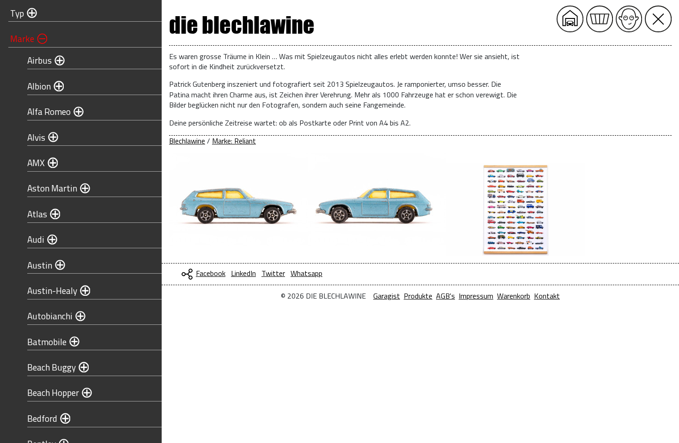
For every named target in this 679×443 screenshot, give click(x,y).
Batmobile (47, 341)
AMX (36, 162)
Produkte (418, 295)
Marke (22, 38)
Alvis (36, 137)
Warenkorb (513, 295)
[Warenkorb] (599, 19)
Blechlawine (187, 140)
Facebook (210, 273)
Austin (39, 265)
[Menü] (658, 19)
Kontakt (547, 295)
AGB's (445, 295)
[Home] (570, 19)
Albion (39, 86)
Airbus (39, 60)
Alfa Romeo (49, 111)
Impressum (476, 295)
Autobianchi (50, 316)
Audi (35, 239)
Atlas (37, 214)
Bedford (42, 418)
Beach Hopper (53, 392)
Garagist (386, 295)
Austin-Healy (52, 290)
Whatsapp (306, 273)
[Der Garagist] (629, 19)
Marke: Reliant (234, 140)
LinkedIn (243, 273)
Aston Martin (52, 188)
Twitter (273, 273)
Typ (17, 13)
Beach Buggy (51, 367)
